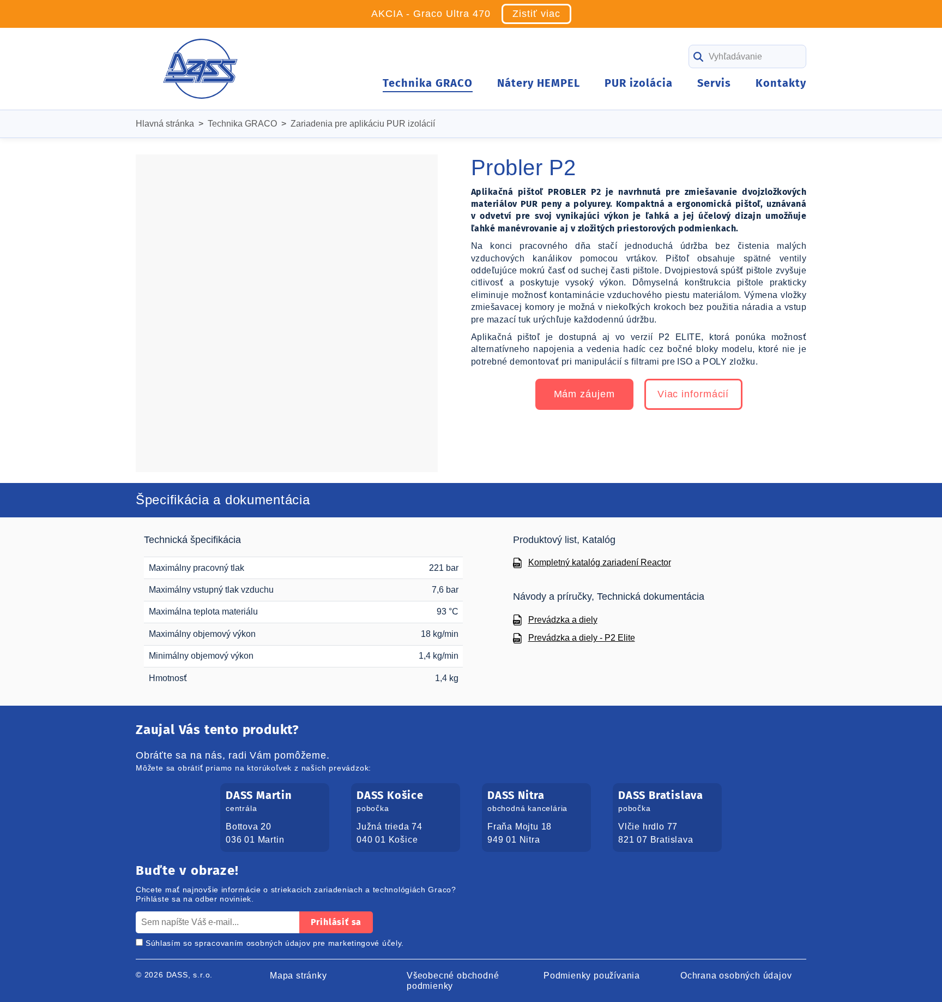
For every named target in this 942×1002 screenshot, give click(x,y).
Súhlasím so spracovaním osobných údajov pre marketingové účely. (275, 943)
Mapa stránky (298, 975)
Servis (714, 83)
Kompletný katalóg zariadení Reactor (599, 562)
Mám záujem (584, 394)
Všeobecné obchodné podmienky (453, 981)
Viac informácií (693, 394)
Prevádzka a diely (562, 619)
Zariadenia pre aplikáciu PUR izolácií (363, 123)
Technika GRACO (428, 83)
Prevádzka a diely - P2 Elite (581, 637)
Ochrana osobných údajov (736, 975)
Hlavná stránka (165, 123)
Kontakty (781, 83)
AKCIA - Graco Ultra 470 (465, 14)
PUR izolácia (639, 83)
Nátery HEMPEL (538, 83)
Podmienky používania (592, 975)
